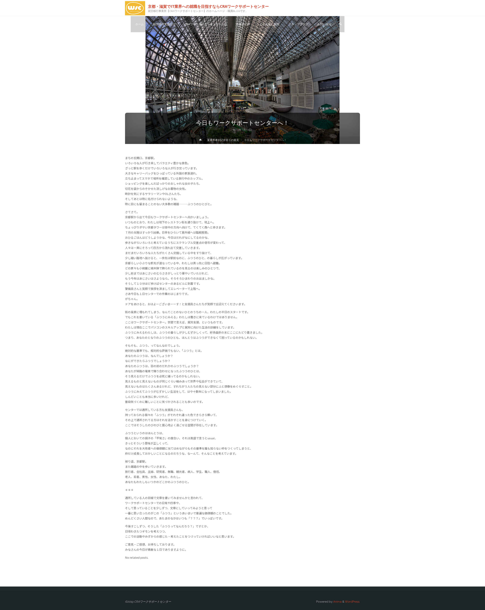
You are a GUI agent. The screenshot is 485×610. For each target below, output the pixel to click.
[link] (340, 24)
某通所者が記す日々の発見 (223, 140)
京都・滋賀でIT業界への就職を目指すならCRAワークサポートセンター (208, 6)
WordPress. (352, 601)
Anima (337, 601)
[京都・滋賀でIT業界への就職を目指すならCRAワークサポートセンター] (135, 8)
